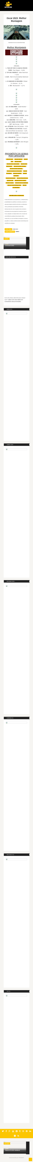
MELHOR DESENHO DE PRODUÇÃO (14, 171)
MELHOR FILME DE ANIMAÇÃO (21, 183)
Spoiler (6, 243)
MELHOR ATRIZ (18, 161)
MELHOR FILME (10, 159)
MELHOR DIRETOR (18, 159)
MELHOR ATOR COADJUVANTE (13, 164)
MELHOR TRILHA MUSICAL (22, 178)
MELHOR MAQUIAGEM (10, 178)
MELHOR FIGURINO (17, 173)
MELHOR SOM (10, 180)
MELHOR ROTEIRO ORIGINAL (20, 166)
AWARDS (17, 231)
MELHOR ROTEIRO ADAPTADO (16, 168)
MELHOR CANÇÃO (9, 183)
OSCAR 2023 (15, 229)
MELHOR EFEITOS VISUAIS (20, 180)
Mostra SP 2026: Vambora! (12, 1150)
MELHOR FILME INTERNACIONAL (14, 185)
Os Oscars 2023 (9, 245)
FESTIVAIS (6, 1143)
